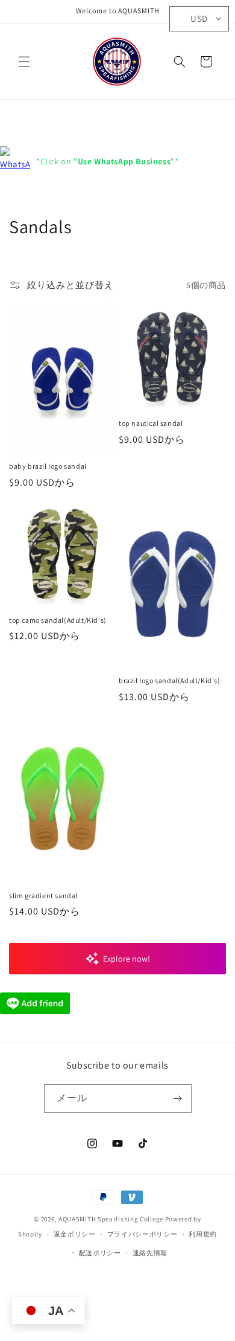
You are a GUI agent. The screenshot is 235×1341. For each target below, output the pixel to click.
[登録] (177, 1098)
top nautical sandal (151, 423)
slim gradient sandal (43, 895)
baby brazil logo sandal (48, 466)
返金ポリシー (75, 1234)
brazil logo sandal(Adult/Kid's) (170, 680)
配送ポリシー (100, 1253)
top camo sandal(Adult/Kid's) (58, 620)
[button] (24, 61)
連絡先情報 (150, 1253)
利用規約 (203, 1234)
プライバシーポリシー (142, 1234)
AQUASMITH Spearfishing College (110, 1219)
